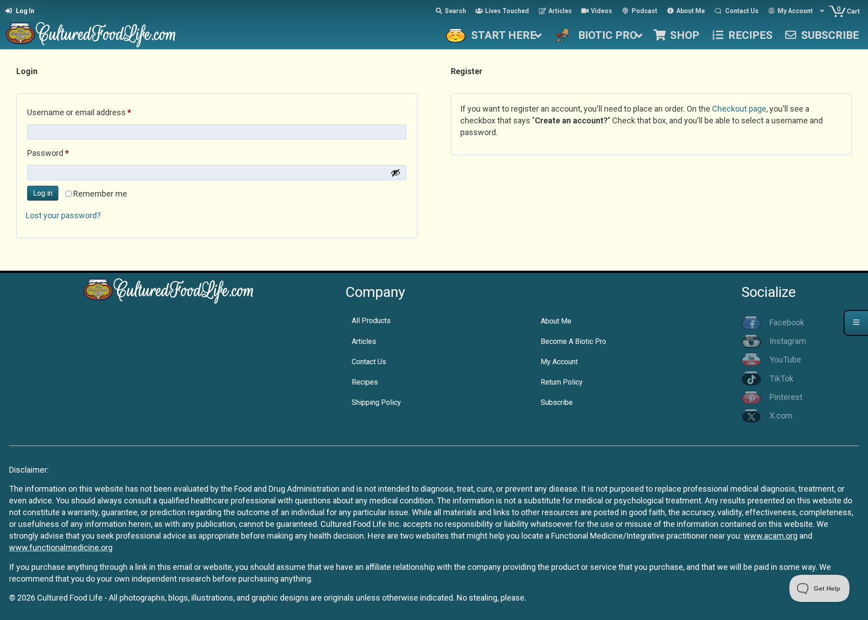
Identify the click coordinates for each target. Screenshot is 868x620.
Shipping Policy (376, 402)
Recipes (365, 382)
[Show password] (396, 173)
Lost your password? (63, 215)
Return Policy (562, 382)
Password (63, 153)
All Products (371, 320)
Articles (364, 341)
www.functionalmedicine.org (61, 547)
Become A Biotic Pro (573, 341)
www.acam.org (770, 535)
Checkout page (739, 108)
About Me (556, 321)
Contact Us (369, 361)
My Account (559, 361)
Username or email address (95, 112)
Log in (42, 193)
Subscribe (557, 402)
